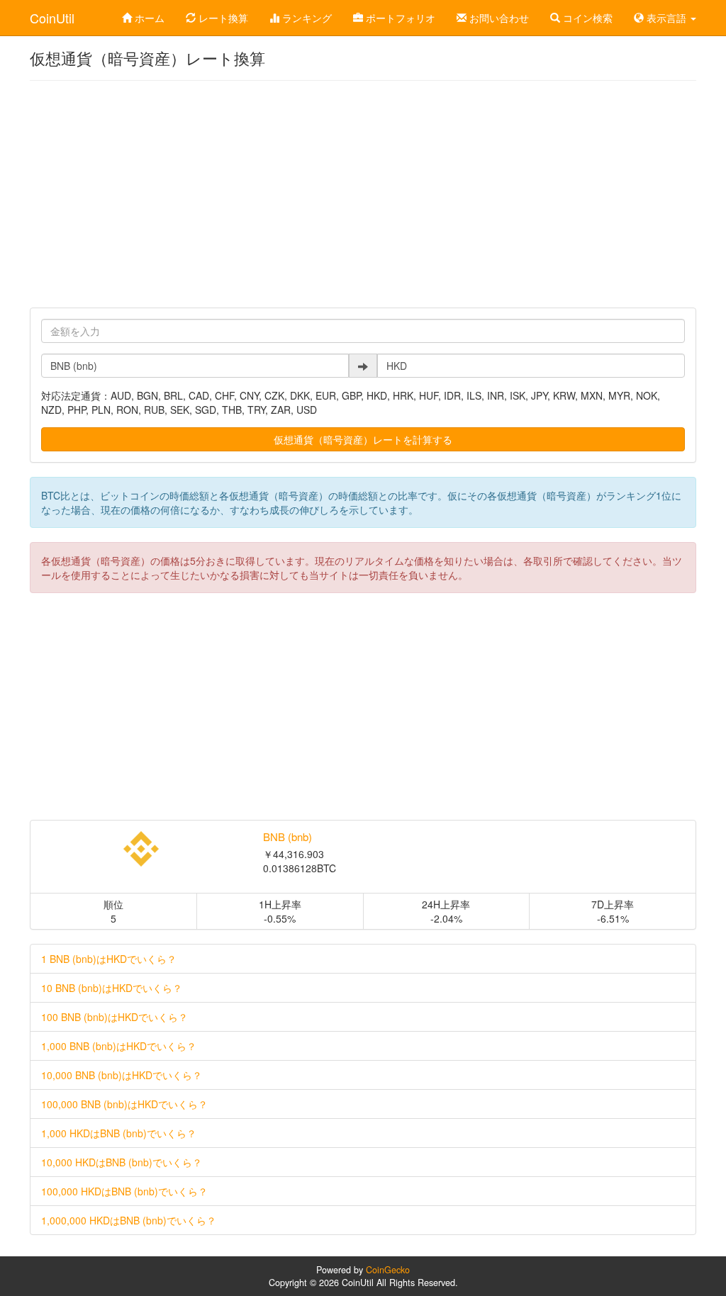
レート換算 (222, 18)
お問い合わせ (498, 18)
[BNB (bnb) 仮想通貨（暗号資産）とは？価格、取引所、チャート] (141, 849)
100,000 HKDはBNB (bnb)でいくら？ (124, 1191)
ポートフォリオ (399, 18)
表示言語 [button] (666, 18)
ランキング (305, 18)
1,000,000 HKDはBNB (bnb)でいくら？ (128, 1220)
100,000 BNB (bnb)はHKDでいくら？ (124, 1104)
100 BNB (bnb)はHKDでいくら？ (114, 1017)
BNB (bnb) (287, 836)
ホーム (148, 18)
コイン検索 (586, 18)
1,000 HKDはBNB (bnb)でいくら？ (118, 1133)
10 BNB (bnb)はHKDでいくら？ (111, 988)
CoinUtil (52, 18)
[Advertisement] (363, 194)
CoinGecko (388, 1269)
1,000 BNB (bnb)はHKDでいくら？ (118, 1046)
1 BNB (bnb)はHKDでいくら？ (109, 959)
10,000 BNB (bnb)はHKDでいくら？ (121, 1075)
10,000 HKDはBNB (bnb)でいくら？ (121, 1162)
